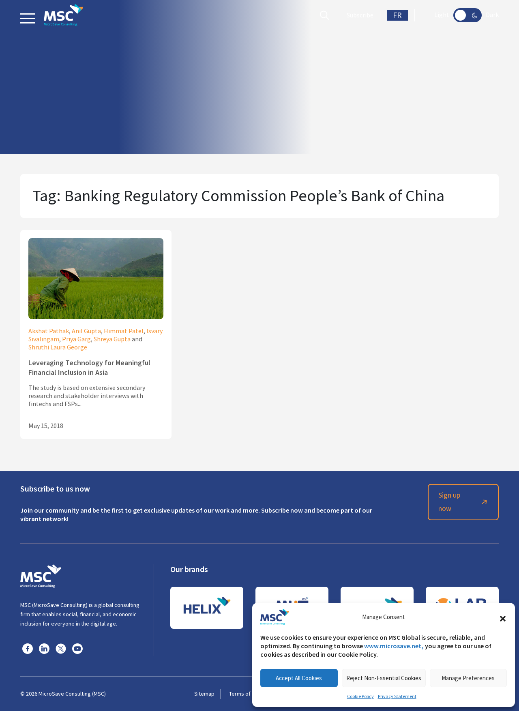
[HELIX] (206, 608)
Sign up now (449, 502)
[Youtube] (77, 648)
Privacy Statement (397, 696)
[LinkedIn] (44, 648)
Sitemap (204, 693)
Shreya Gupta (112, 339)
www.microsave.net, (394, 646)
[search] (326, 15)
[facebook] (27, 648)
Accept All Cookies (299, 678)
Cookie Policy (360, 696)
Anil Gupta (86, 331)
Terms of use (245, 693)
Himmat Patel (124, 331)
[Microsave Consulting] (63, 15)
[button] (503, 617)
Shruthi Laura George (57, 347)
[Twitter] (61, 648)
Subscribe (360, 15)
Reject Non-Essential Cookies (383, 678)
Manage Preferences (468, 678)
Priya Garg (76, 339)
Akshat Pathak (48, 331)
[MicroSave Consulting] (40, 575)
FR (397, 15)
